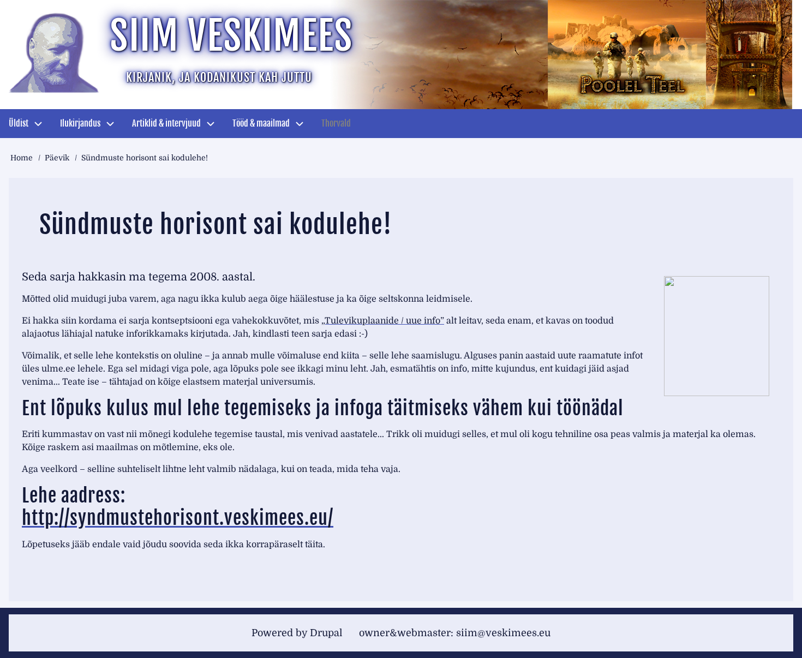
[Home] (55, 51)
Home (21, 157)
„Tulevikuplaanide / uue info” (382, 321)
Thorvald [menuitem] (336, 123)
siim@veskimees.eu (503, 632)
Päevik (57, 157)
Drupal (326, 632)
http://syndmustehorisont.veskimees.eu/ (177, 517)
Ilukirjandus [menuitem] (80, 123)
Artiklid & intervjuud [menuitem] (166, 123)
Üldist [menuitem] (18, 123)
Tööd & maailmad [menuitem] (261, 123)
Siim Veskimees (231, 36)
